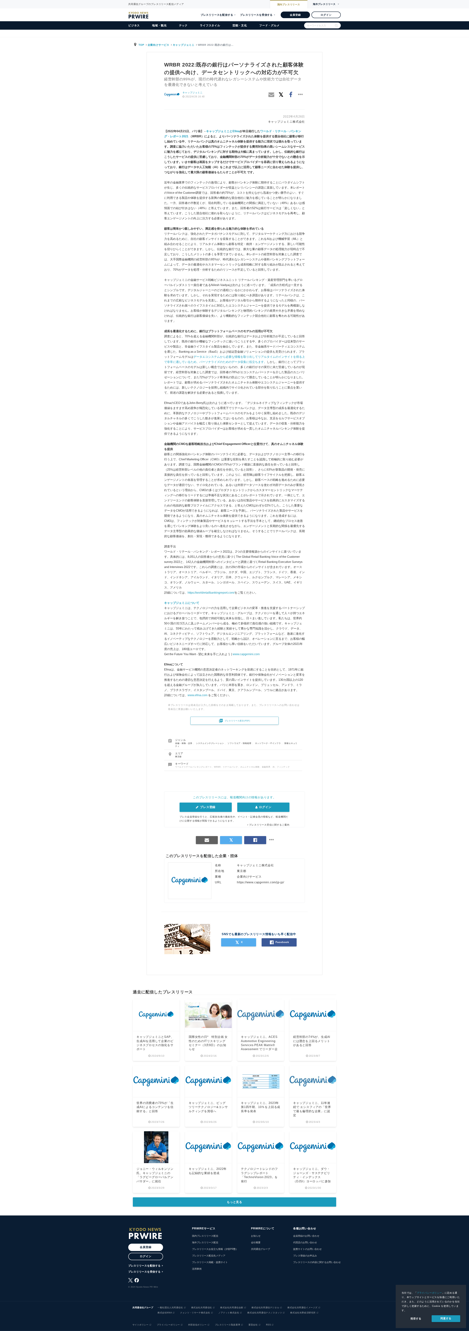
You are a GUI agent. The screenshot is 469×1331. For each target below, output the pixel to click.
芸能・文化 (239, 25)
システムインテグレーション (210, 743)
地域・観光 (159, 25)
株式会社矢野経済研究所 (303, 1312)
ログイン (326, 14)
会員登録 (295, 14)
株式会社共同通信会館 (231, 1307)
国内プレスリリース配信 (205, 1236)
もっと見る (234, 1202)
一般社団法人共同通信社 (170, 1307)
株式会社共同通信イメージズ (302, 1307)
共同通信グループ (260, 1249)
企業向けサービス (158, 44)
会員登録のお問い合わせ (306, 1236)
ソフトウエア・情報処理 (240, 743)
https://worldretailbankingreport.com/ (211, 592)
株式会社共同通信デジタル (265, 1307)
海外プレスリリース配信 (205, 1242)
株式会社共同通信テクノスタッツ (264, 1312)
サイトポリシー (140, 1324)
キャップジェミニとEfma (223, 131)
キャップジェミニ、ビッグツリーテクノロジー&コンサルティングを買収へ (208, 1107)
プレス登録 (207, 807)
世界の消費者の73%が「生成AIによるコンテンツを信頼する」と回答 (154, 1107)
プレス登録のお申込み (305, 1255)
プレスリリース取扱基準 (227, 1324)
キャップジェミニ (183, 44)
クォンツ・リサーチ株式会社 (195, 1312)
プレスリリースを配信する (217, 14)
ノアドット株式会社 (228, 1312)
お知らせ (256, 1236)
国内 (288, 4)
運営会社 (253, 1324)
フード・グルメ (269, 25)
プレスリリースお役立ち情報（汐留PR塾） (215, 1249)
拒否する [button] (416, 1318)
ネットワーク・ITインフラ (268, 743)
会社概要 (256, 1242)
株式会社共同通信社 (201, 1307)
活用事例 (197, 1268)
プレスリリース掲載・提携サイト (210, 1262)
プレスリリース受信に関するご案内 (269, 824)
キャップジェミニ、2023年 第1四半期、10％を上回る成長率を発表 (260, 1107)
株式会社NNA (165, 1312)
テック (183, 25)
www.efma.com (197, 695)
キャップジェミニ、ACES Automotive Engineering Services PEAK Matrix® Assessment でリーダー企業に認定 (259, 1045)
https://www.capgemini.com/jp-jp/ (260, 882)
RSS (268, 1324)
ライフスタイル (210, 25)
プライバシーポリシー (429, 1292)
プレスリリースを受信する (256, 14)
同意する (445, 1318)
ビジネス (134, 25)
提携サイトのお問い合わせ (307, 1249)
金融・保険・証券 (184, 743)
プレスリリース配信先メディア (208, 1255)
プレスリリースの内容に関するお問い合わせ (317, 1262)
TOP (141, 44)
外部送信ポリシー (197, 1324)
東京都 (178, 756)
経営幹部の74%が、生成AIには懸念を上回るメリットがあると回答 (311, 1041)
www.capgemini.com (246, 654)
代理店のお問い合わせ (305, 1242)
